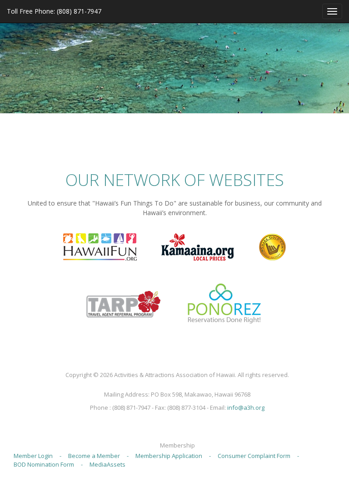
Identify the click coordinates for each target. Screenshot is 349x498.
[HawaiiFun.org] (100, 245)
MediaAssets (107, 464)
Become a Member (94, 456)
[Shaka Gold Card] (272, 245)
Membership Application (168, 456)
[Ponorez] (224, 303)
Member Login (33, 456)
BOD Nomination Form (44, 464)
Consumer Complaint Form (254, 456)
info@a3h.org (245, 407)
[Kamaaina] (197, 245)
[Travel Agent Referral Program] (123, 303)
